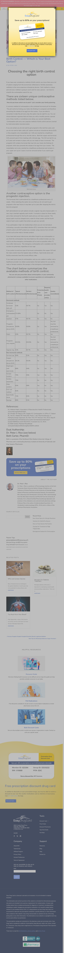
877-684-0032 (31, 46)
